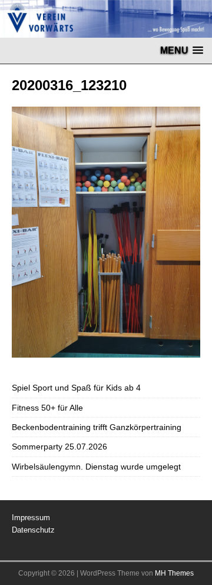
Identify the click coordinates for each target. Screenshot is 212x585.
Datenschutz (33, 529)
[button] (181, 50)
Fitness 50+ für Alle (47, 407)
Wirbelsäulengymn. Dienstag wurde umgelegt (96, 466)
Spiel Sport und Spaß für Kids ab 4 (76, 387)
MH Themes (174, 573)
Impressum (31, 517)
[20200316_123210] (106, 351)
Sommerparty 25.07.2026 (59, 446)
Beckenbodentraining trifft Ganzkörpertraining (96, 427)
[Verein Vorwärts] (106, 31)
